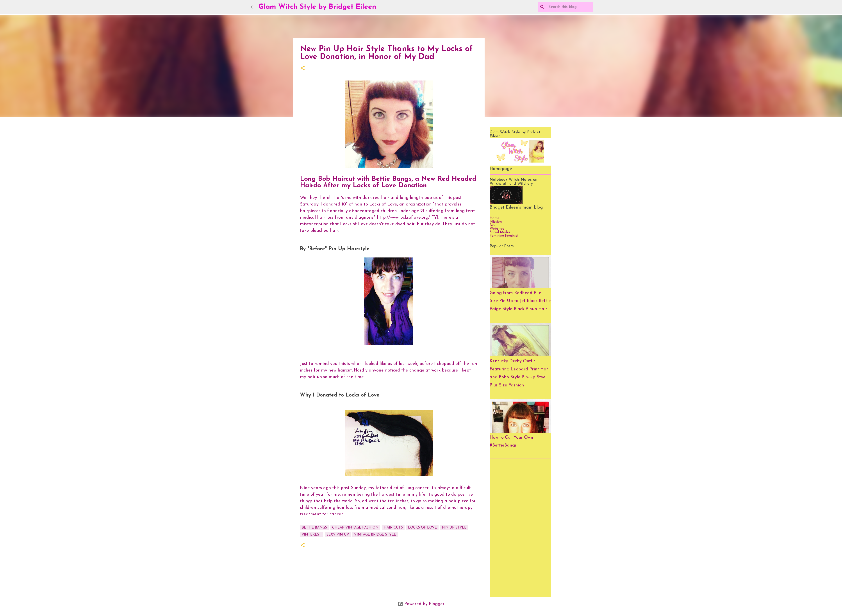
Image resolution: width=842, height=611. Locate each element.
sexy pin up (337, 534)
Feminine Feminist (504, 236)
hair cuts (393, 527)
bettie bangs (314, 527)
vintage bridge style (375, 534)
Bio (492, 225)
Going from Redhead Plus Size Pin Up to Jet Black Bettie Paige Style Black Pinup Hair (520, 301)
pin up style (454, 527)
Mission (496, 221)
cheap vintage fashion (355, 527)
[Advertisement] (520, 528)
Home (494, 218)
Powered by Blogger (423, 604)
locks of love (422, 527)
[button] (302, 68)
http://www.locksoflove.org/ (403, 217)
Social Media (500, 232)
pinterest (311, 534)
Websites (497, 228)
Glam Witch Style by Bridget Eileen (317, 7)
